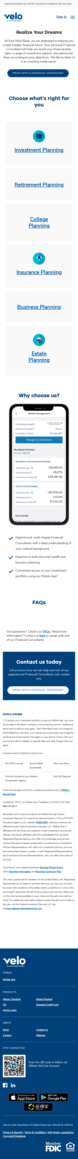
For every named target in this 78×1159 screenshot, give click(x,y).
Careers (7, 1035)
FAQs (46, 631)
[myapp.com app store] (39, 1108)
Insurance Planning (39, 272)
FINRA (39, 822)
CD (4, 1005)
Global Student (44, 999)
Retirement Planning (39, 185)
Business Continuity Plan (48, 872)
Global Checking (12, 999)
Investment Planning (39, 150)
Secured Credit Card (47, 1005)
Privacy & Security (13, 1132)
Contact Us (42, 1030)
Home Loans (9, 1010)
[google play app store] (54, 1098)
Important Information (20, 872)
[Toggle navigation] (73, 17)
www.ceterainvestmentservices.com (23, 908)
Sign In (61, 16)
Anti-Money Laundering (60, 1132)
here (42, 635)
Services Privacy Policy (51, 867)
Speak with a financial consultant (38, 73)
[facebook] (7, 1085)
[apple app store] (23, 1098)
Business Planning (39, 307)
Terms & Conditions (35, 1132)
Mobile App (9, 980)
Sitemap (40, 1035)
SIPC (45, 822)
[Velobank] (14, 17)
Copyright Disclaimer (14, 1136)
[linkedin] (14, 1085)
